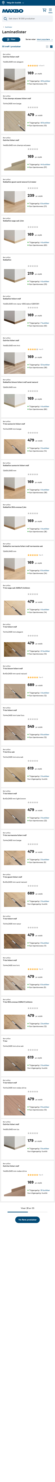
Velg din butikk (14, 2)
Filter (13, 39)
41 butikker (45, 651)
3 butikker (45, 448)
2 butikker (45, 1023)
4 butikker (45, 242)
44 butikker (45, 164)
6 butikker (45, 203)
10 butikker (45, 1190)
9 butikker (45, 1107)
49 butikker (45, 81)
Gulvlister (8, 27)
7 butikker (45, 323)
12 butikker (45, 364)
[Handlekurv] (44, 10)
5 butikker (45, 943)
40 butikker (45, 123)
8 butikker (45, 734)
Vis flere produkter (27, 1219)
